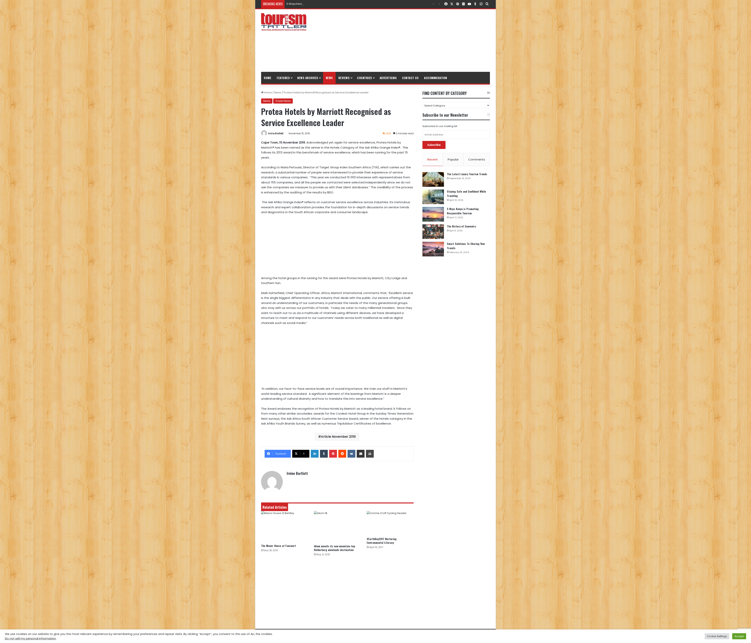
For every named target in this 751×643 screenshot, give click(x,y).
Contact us (410, 78)
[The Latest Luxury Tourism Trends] (433, 179)
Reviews (344, 78)
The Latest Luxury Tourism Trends (467, 174)
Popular (453, 159)
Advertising (388, 78)
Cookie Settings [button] (717, 636)
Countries (364, 78)
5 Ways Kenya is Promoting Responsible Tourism (317, 4)
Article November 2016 (338, 436)
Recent (432, 159)
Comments (476, 159)
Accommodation (435, 78)
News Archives (307, 78)
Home (267, 78)
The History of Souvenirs (461, 226)
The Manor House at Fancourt (278, 546)
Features (283, 78)
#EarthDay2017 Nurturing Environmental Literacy (382, 541)
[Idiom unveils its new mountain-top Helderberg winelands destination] (337, 526)
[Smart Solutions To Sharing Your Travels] (433, 249)
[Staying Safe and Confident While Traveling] (433, 196)
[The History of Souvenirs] (433, 231)
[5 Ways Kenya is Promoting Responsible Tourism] (433, 214)
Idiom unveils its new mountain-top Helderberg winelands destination (334, 548)
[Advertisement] (414, 40)
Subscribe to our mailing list (439, 126)
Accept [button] (739, 636)
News (329, 78)
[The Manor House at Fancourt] (284, 526)
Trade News (283, 101)
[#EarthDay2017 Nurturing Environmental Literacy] (390, 523)
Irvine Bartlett (275, 133)
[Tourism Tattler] (283, 22)
